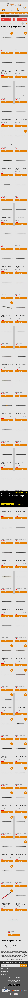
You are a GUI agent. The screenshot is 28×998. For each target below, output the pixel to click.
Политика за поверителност (21, 492)
